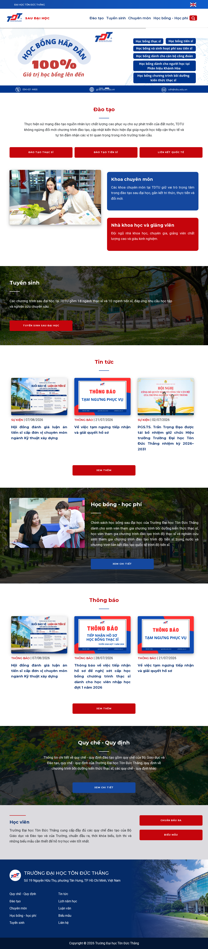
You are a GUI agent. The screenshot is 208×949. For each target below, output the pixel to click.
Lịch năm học (67, 901)
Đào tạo (97, 18)
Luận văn (64, 908)
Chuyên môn (139, 18)
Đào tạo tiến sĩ (106, 152)
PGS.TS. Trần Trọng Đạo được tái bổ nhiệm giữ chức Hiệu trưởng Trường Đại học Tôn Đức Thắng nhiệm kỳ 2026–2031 (166, 438)
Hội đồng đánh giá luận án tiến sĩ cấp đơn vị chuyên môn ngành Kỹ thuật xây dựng (39, 432)
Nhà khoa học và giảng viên (142, 225)
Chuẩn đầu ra (170, 820)
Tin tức (63, 894)
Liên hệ (63, 923)
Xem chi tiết (122, 563)
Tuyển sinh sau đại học (41, 325)
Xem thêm (104, 470)
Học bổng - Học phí (170, 18)
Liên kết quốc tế (171, 152)
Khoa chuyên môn (132, 179)
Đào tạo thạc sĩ (41, 152)
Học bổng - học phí (23, 916)
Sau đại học (37, 18)
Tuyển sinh (116, 18)
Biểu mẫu (171, 834)
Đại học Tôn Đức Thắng (29, 4)
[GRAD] (15, 18)
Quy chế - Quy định (23, 894)
